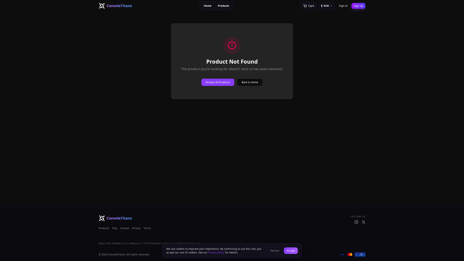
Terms (147, 228)
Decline (274, 250)
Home (207, 5)
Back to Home (250, 82)
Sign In (343, 5)
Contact (124, 228)
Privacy (136, 228)
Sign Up (358, 5)
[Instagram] (356, 222)
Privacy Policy (216, 252)
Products (223, 5)
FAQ (114, 228)
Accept (291, 250)
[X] (363, 222)
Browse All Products (218, 82)
